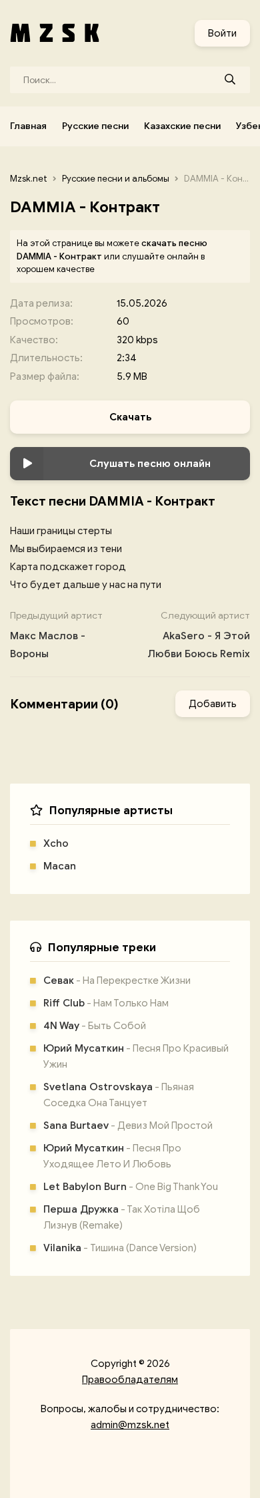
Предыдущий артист (56, 635)
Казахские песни (182, 126)
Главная (28, 126)
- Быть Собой (94, 1026)
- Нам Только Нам (106, 1003)
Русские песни (95, 126)
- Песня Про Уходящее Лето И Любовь (112, 1156)
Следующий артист (198, 635)
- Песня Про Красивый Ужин (136, 1056)
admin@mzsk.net (130, 1425)
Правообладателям (130, 1380)
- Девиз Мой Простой (128, 1125)
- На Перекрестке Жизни (117, 980)
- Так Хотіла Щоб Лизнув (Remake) (121, 1217)
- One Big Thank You (130, 1187)
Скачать (130, 417)
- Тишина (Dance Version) (120, 1248)
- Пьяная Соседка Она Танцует (118, 1095)
